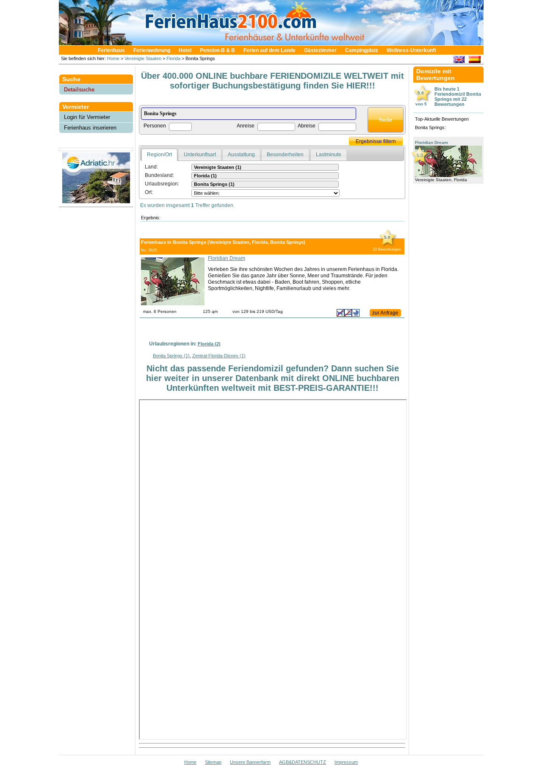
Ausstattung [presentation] (241, 155)
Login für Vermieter (87, 117)
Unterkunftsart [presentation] (200, 155)
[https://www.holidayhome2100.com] (459, 60)
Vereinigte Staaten (142, 58)
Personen (155, 126)
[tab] (159, 155)
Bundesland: (159, 175)
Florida (173, 58)
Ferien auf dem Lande (269, 50)
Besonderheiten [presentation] (285, 155)
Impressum (346, 762)
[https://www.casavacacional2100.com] (474, 60)
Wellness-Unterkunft (411, 50)
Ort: (149, 192)
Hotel (185, 50)
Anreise (245, 126)
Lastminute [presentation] (328, 155)
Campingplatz (361, 50)
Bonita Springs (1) (171, 355)
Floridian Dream (226, 258)
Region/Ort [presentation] (159, 155)
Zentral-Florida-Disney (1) (219, 355)
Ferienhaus (111, 50)
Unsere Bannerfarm (250, 762)
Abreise (306, 126)
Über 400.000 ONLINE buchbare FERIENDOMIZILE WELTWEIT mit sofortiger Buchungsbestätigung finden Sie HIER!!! (272, 80)
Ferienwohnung (151, 50)
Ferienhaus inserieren (90, 127)
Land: (151, 167)
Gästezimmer (320, 50)
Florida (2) (209, 343)
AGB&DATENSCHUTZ (302, 762)
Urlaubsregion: (162, 184)
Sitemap (213, 762)
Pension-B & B (217, 50)
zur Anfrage (385, 313)
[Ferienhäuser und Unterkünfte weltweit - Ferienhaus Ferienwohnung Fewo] (275, 43)
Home (112, 58)
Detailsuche (79, 89)
